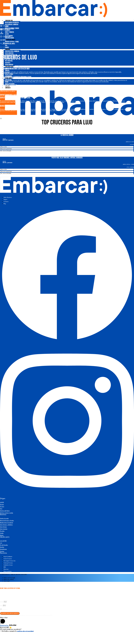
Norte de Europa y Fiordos (7, 520)
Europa (7, 47)
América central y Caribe (12, 42)
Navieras (7, 49)
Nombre (2, 602)
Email (1, 606)
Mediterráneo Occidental (12, 22)
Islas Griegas (3, 527)
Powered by (4, 625)
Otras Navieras (9, 65)
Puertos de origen (10, 40)
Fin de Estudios (9, 74)
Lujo (1, 543)
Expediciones (3, 549)
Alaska (7, 34)
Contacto (7, 88)
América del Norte (10, 44)
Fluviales (2, 531)
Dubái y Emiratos (9, 32)
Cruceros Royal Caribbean (12, 51)
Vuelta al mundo (4, 518)
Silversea (7, 63)
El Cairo (2, 506)
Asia (6, 45)
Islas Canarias (3, 529)
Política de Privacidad (13, 609)
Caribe (1, 533)
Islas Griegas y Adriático (11, 24)
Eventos (2, 551)
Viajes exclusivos (9, 84)
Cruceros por (9, 21)
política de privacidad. (25, 631)
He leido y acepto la (18, 631)
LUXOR (2, 502)
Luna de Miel (3, 540)
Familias (7, 70)
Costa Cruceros (9, 53)
